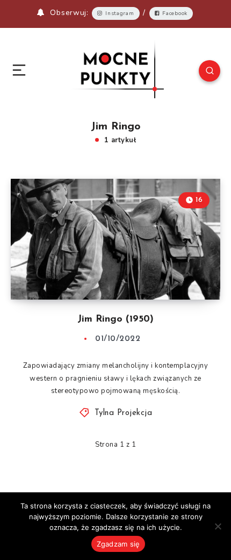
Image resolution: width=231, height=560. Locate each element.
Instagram (119, 13)
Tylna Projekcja (124, 413)
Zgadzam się (118, 544)
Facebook (174, 13)
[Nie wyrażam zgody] (217, 526)
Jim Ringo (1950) (115, 319)
